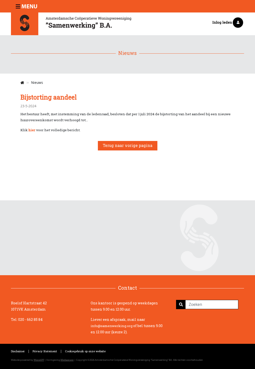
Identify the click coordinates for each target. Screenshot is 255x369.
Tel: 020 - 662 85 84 (27, 319)
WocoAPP (39, 360)
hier (31, 130)
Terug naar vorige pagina (127, 145)
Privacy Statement (45, 351)
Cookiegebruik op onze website (85, 351)
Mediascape (67, 360)
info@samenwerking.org (111, 326)
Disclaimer (18, 351)
